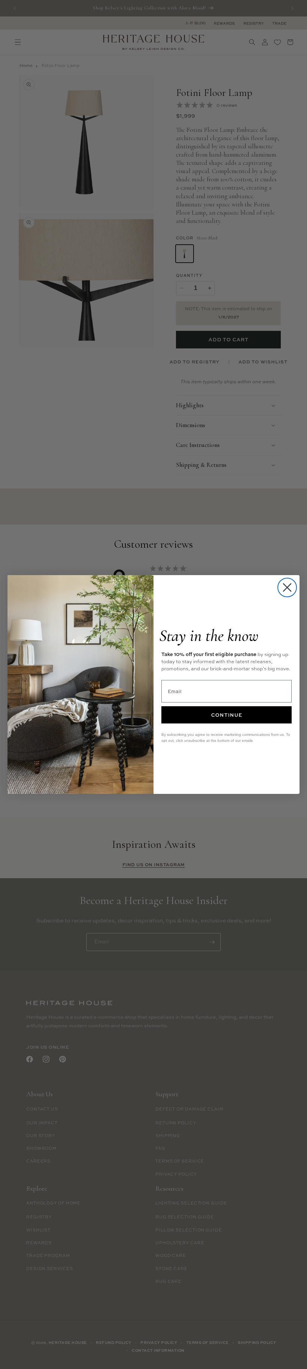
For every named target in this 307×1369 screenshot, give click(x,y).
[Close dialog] (287, 587)
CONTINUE (226, 714)
